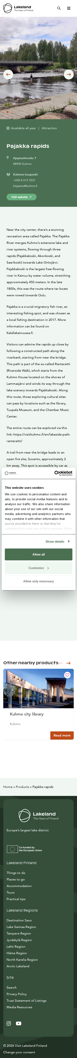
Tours (11, 892)
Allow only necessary (38, 581)
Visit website (19, 197)
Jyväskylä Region (19, 940)
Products (22, 787)
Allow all (38, 554)
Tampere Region (19, 933)
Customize (36, 567)
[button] (8, 74)
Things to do (16, 873)
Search (12, 987)
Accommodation (19, 886)
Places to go (16, 879)
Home (8, 787)
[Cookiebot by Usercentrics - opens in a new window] (54, 473)
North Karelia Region (22, 960)
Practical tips (16, 899)
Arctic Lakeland (18, 966)
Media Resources (38, 1007)
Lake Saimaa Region (21, 927)
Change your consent (19, 1052)
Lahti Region (16, 946)
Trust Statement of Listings (26, 1001)
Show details (55, 541)
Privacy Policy (17, 994)
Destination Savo (19, 920)
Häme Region (17, 953)
